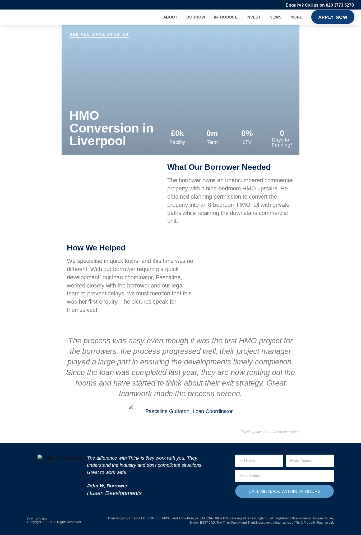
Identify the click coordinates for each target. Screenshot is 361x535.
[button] (33, 483)
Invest (254, 17)
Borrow (195, 17)
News (275, 17)
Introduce (225, 17)
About (170, 17)
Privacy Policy (37, 519)
